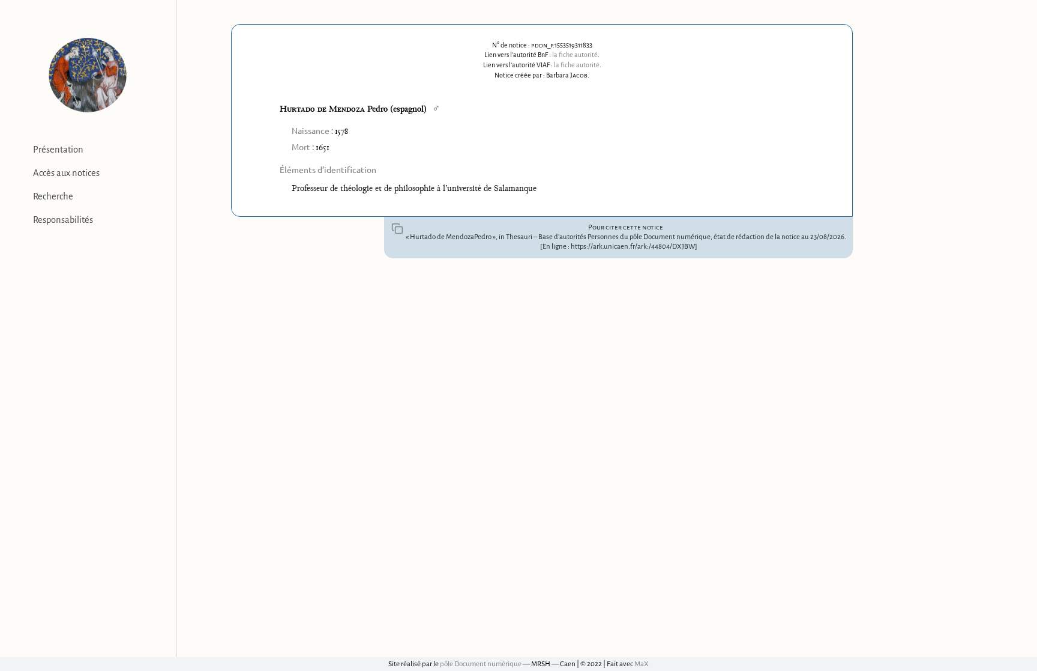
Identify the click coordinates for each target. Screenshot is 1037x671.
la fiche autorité (575, 54)
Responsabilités (63, 220)
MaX (641, 664)
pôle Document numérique (481, 664)
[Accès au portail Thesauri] (88, 75)
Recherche (53, 196)
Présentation (58, 149)
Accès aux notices (66, 173)
